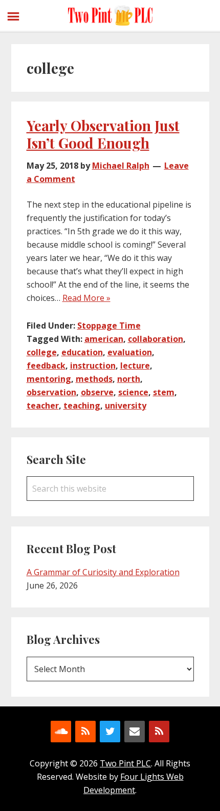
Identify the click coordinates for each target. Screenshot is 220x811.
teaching (81, 405)
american (103, 338)
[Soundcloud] (61, 731)
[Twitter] (110, 731)
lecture (135, 365)
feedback (46, 365)
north (128, 378)
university (125, 405)
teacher (43, 405)
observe (97, 392)
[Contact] (134, 731)
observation (51, 392)
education (82, 352)
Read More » (86, 297)
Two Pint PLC (110, 15)
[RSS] (85, 731)
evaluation (129, 352)
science (133, 392)
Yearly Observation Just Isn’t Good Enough (103, 134)
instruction (93, 365)
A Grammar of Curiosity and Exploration (103, 572)
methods (94, 378)
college (42, 352)
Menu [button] (15, 15)
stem (163, 392)
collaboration (155, 338)
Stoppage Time (109, 325)
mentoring (49, 378)
